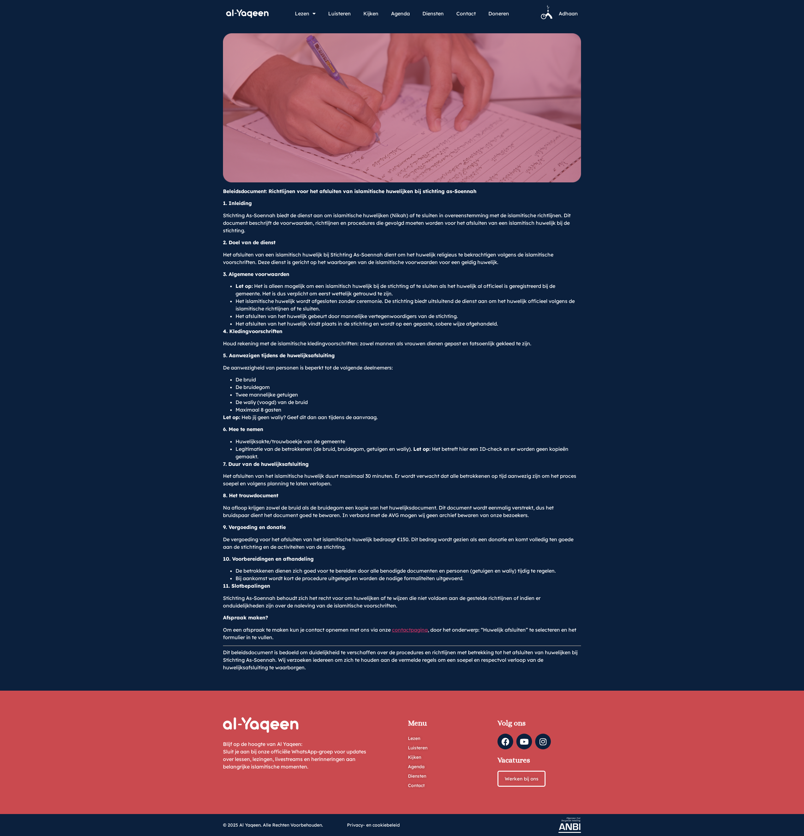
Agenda (400, 13)
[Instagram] (543, 741)
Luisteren (339, 13)
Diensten (433, 13)
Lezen (302, 13)
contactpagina (410, 630)
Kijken (370, 13)
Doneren (498, 13)
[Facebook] (505, 741)
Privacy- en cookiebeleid (373, 825)
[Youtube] (524, 741)
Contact (466, 13)
